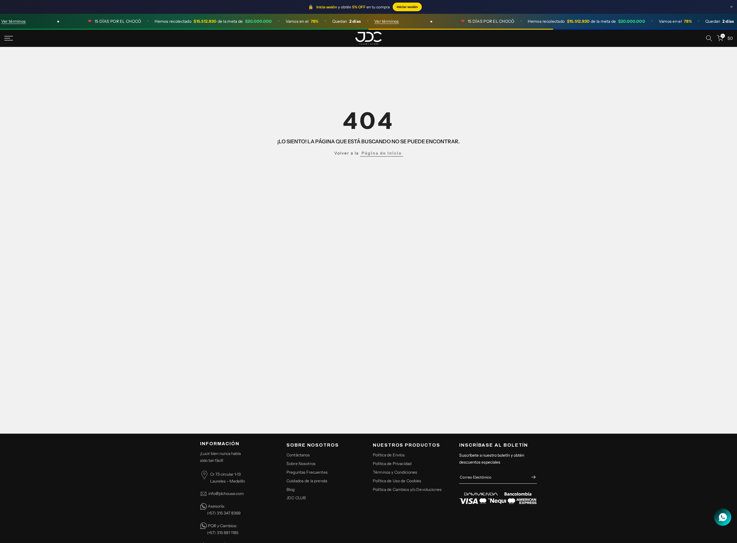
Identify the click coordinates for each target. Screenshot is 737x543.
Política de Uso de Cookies (397, 480)
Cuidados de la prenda (306, 480)
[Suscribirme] (530, 477)
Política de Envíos (389, 455)
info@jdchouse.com (226, 493)
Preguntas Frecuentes (307, 472)
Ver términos (379, 21)
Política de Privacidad (392, 463)
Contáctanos (298, 455)
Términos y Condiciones (395, 472)
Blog (290, 489)
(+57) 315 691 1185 (222, 532)
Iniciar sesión (407, 7)
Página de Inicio (382, 153)
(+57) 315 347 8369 (224, 513)
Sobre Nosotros (301, 463)
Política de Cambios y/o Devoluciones (407, 489)
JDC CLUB (296, 497)
